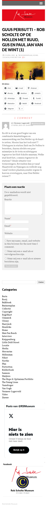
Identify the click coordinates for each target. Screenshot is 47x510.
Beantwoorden (38, 124)
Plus (4, 364)
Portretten (15, 57)
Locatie (6, 57)
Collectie (6, 308)
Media (5, 348)
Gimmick (6, 318)
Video (5, 394)
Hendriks (6, 327)
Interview (7, 336)
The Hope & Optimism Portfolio (17, 379)
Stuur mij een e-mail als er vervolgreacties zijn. (18, 253)
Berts (4, 296)
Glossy (5, 321)
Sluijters (6, 376)
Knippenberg (8, 339)
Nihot (5, 357)
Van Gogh (7, 388)
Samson (6, 373)
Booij (4, 299)
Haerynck (6, 324)
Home (35, 55)
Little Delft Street (10, 342)
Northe (5, 360)
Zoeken (41, 282)
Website (8, 233)
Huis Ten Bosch (9, 333)
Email (7, 226)
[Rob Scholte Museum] (23, 15)
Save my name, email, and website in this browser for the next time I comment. (22, 244)
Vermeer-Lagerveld (11, 391)
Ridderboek (8, 370)
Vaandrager (7, 385)
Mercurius (7, 351)
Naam (7, 218)
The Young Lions (10, 382)
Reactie (8, 199)
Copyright (7, 311)
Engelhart (7, 314)
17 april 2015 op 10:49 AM (22, 125)
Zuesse (5, 397)
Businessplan (26, 55)
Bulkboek (6, 302)
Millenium (7, 354)
